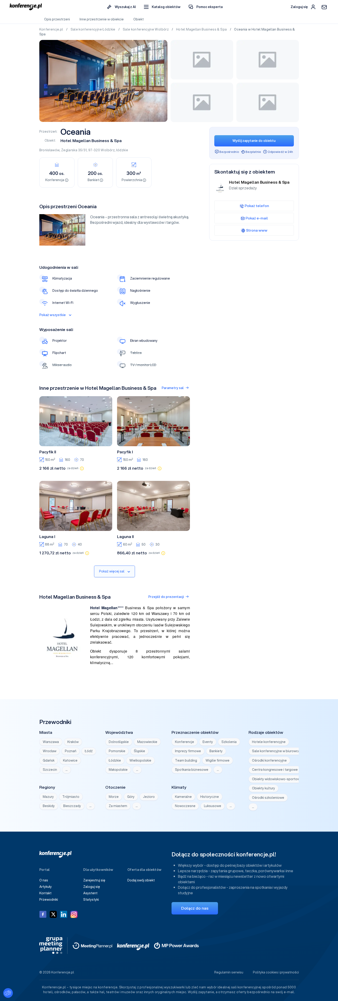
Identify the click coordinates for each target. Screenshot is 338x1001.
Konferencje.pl (51, 29)
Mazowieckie (147, 742)
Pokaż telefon (257, 205)
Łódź (89, 751)
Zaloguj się (91, 886)
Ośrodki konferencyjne (269, 760)
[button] (162, 7)
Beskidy (49, 806)
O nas (43, 880)
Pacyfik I (125, 452)
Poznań (70, 751)
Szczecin (50, 769)
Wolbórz (108, 150)
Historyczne (209, 796)
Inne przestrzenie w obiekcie (102, 19)
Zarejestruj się (94, 880)
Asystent (90, 893)
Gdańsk (48, 760)
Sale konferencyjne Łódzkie (93, 29)
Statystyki (91, 899)
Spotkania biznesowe (191, 769)
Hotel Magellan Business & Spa (202, 29)
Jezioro (149, 796)
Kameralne (183, 796)
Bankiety (216, 751)
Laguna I (47, 536)
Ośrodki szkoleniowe (268, 797)
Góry (131, 796)
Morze (114, 796)
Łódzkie (115, 760)
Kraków (73, 742)
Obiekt (138, 19)
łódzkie (122, 150)
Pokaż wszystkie (52, 315)
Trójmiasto (70, 796)
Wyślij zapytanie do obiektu (253, 140)
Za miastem (118, 806)
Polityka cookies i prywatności (276, 972)
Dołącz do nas (194, 908)
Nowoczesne (185, 806)
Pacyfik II (47, 452)
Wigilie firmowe (217, 760)
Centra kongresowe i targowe (275, 769)
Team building (186, 760)
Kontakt (45, 893)
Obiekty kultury (263, 788)
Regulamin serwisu (228, 972)
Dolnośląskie (119, 742)
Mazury (48, 796)
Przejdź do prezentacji (166, 596)
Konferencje (184, 742)
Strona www (256, 230)
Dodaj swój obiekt (141, 880)
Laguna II (125, 536)
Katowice (70, 760)
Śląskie (139, 751)
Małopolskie (118, 769)
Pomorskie (117, 751)
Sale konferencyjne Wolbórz (146, 29)
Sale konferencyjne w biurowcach (278, 751)
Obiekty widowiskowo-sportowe (277, 779)
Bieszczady (72, 806)
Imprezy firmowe (188, 751)
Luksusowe (212, 806)
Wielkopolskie (140, 760)
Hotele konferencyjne (269, 742)
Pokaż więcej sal (111, 571)
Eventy (208, 742)
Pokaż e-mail (257, 218)
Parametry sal (173, 388)
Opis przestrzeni (57, 19)
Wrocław (49, 751)
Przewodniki (48, 899)
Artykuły (45, 886)
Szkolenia (229, 742)
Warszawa (51, 742)
